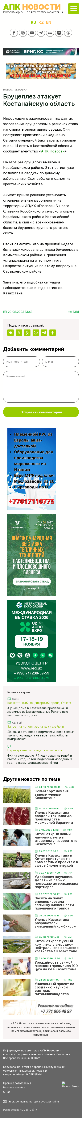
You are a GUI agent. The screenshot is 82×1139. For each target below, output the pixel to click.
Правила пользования (17, 1083)
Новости (10, 89)
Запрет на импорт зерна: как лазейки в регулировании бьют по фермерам (35, 726)
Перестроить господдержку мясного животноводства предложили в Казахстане (39, 750)
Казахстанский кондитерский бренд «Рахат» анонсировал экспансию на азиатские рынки (40, 703)
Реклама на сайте (14, 1087)
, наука (22, 89)
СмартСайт (29, 1109)
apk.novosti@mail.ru (46, 1101)
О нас (6, 1091)
